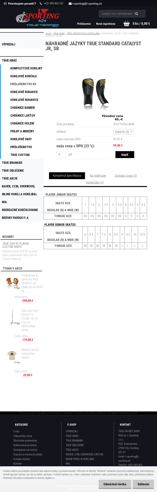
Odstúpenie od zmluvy (25, 449)
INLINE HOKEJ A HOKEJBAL (80, 459)
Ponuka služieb (21, 459)
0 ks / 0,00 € (141, 23)
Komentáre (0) (95, 182)
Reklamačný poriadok (25, 445)
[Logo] (38, 17)
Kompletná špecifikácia (67, 175)
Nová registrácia (105, 23)
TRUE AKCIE (72, 449)
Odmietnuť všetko (114, 484)
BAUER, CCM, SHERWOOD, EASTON (84, 454)
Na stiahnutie (98, 175)
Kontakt (17, 463)
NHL (68, 463)
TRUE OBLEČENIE (75, 445)
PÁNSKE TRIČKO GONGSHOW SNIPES (30, 354)
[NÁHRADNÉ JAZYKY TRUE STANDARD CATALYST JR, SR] (95, 67)
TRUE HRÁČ (59, 33)
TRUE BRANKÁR (74, 440)
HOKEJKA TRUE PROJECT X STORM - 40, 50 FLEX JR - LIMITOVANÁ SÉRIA (29, 320)
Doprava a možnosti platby (27, 454)
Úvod (48, 33)
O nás (16, 431)
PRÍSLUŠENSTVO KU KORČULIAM (83, 33)
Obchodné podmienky (25, 440)
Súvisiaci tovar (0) (126, 175)
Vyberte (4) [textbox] (122, 132)
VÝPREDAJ (72, 431)
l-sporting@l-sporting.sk (87, 3)
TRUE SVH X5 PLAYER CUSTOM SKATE (15, 245)
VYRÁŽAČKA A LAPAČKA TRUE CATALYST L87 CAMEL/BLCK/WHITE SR (32, 283)
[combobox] (123, 131)
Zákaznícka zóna (22, 436)
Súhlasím (143, 484)
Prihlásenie (84, 23)
